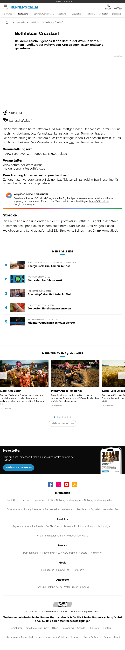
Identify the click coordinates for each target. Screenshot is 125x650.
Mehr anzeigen (60, 423)
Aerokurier (16, 628)
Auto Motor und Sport (37, 628)
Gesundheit (76, 14)
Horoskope (115, 14)
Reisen (67, 526)
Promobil (75, 637)
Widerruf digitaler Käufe (50, 535)
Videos (90, 14)
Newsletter (96, 552)
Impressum (38, 500)
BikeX (55, 628)
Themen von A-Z (51, 552)
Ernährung (61, 14)
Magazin (16, 526)
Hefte (58, 1)
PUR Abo (79, 526)
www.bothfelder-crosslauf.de (23, 165)
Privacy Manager (33, 509)
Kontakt (11, 500)
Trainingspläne (104, 179)
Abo (26, 526)
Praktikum (82, 509)
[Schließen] (117, 194)
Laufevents (23, 14)
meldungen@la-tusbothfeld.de (24, 168)
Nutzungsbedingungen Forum (100, 500)
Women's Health (112, 637)
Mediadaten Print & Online (55, 570)
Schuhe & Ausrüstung (43, 14)
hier (71, 133)
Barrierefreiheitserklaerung (59, 509)
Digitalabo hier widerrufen (104, 509)
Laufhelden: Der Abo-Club (46, 526)
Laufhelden (103, 14)
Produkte (68, 1)
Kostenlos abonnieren (19, 467)
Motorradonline (47, 637)
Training (9, 14)
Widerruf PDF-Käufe (77, 535)
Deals (84, 552)
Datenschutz (13, 509)
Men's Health (28, 637)
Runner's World (92, 637)
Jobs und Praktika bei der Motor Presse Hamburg (62, 587)
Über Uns (24, 500)
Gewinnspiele (70, 552)
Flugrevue (94, 628)
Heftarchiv (78, 570)
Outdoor (62, 637)
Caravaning (68, 628)
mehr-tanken (11, 637)
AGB (50, 500)
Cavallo (81, 628)
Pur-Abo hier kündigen (99, 526)
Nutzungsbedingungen (68, 500)
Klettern (107, 628)
